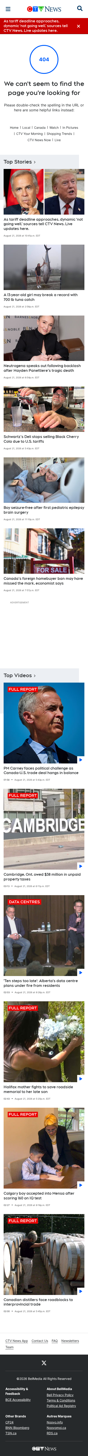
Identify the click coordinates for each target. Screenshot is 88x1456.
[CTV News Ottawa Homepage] (44, 9)
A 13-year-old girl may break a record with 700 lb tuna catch (41, 297)
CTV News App (16, 1341)
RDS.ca (52, 1433)
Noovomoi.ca (56, 1428)
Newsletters (70, 1341)
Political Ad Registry (61, 1406)
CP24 (9, 1422)
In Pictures (70, 127)
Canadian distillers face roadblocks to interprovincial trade (38, 1302)
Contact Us (40, 1341)
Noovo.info (55, 1422)
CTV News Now (39, 140)
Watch (54, 127)
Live (58, 140)
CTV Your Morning (29, 134)
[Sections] (8, 9)
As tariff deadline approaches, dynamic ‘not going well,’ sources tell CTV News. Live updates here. (43, 224)
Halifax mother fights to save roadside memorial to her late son (38, 1089)
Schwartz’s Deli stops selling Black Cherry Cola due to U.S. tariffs (41, 439)
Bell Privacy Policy (60, 1395)
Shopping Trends (59, 134)
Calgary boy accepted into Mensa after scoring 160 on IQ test (39, 1195)
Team (9, 1347)
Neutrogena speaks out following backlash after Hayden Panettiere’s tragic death (42, 368)
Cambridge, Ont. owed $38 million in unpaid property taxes (42, 876)
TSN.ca (10, 1433)
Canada (40, 127)
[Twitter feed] (44, 1362)
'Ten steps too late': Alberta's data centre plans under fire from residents (41, 983)
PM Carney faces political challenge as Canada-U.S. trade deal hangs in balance (41, 770)
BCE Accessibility (18, 1400)
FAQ (55, 1341)
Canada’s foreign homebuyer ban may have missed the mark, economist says (43, 580)
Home (14, 127)
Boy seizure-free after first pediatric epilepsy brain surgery (44, 510)
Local (26, 127)
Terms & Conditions (61, 1400)
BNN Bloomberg (17, 1428)
